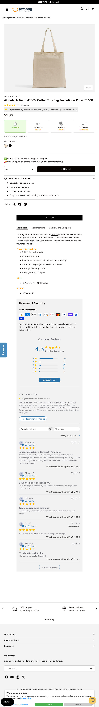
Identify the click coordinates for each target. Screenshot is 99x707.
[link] (87, 9)
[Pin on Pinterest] (25, 204)
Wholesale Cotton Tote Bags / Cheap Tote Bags (33, 18)
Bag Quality (42, 109)
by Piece (15, 127)
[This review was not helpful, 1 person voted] (77, 466)
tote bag (55, 234)
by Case (61, 128)
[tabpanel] (49, 264)
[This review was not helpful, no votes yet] (77, 492)
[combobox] (70, 436)
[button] (92, 700)
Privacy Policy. (25, 698)
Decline (78, 704)
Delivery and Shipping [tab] (60, 227)
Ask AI (51, 218)
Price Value (71, 109)
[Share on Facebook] (20, 204)
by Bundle (38, 128)
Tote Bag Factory (9, 18)
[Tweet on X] (14, 204)
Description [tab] (22, 227)
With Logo (83, 128)
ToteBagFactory (28, 689)
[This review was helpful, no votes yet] (72, 466)
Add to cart (66, 169)
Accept (49, 704)
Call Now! (55, 2)
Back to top (50, 619)
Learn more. (53, 195)
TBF (6, 96)
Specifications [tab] (38, 227)
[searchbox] (33, 429)
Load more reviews (50, 567)
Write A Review (49, 380)
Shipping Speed (57, 109)
